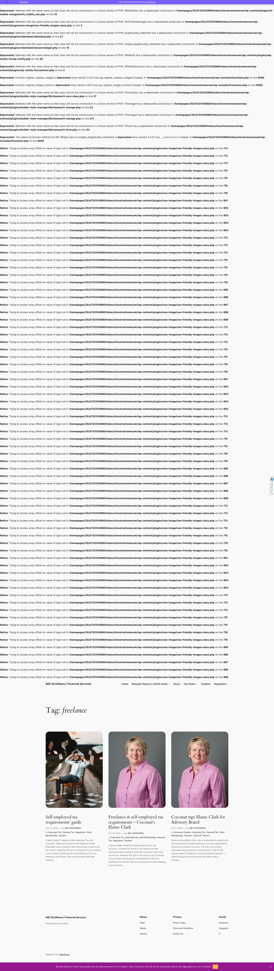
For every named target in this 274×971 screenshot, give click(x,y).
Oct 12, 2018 (52, 828)
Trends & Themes (201, 835)
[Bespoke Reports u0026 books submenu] (169, 684)
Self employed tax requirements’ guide (63, 820)
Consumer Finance (182, 832)
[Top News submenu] (196, 684)
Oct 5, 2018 (176, 828)
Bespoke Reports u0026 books (150, 684)
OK (215, 966)
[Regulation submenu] (227, 684)
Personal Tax (68, 832)
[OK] (270, 966)
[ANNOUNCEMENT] (16, 2)
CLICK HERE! (150, 2)
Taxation (62, 835)
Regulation (220, 684)
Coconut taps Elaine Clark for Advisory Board (198, 820)
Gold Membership (147, 837)
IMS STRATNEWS (73, 828)
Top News (189, 684)
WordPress (64, 954)
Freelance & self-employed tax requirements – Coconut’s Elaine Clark (135, 822)
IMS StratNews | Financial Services (68, 684)
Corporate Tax (54, 832)
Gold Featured (131, 837)
